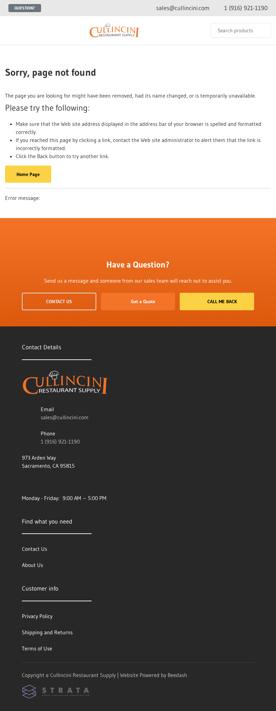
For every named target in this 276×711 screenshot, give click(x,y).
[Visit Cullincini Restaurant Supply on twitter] (25, 481)
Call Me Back (222, 301)
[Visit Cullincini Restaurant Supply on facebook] (53, 481)
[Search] (261, 30)
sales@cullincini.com (65, 417)
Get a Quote (143, 301)
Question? (24, 7)
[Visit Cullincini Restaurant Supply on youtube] (67, 481)
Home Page (28, 174)
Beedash (177, 675)
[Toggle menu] (12, 30)
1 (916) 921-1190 (60, 441)
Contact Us (59, 301)
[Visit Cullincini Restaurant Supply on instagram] (39, 481)
